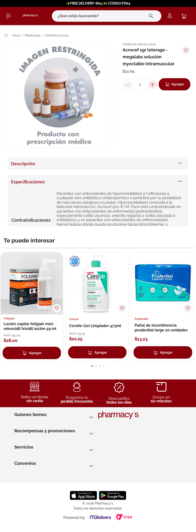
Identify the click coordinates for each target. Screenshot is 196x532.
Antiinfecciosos (57, 35)
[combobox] (100, 16)
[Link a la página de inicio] (12, 35)
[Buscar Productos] (152, 16)
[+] (152, 84)
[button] (92, 366)
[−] (127, 84)
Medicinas (32, 35)
